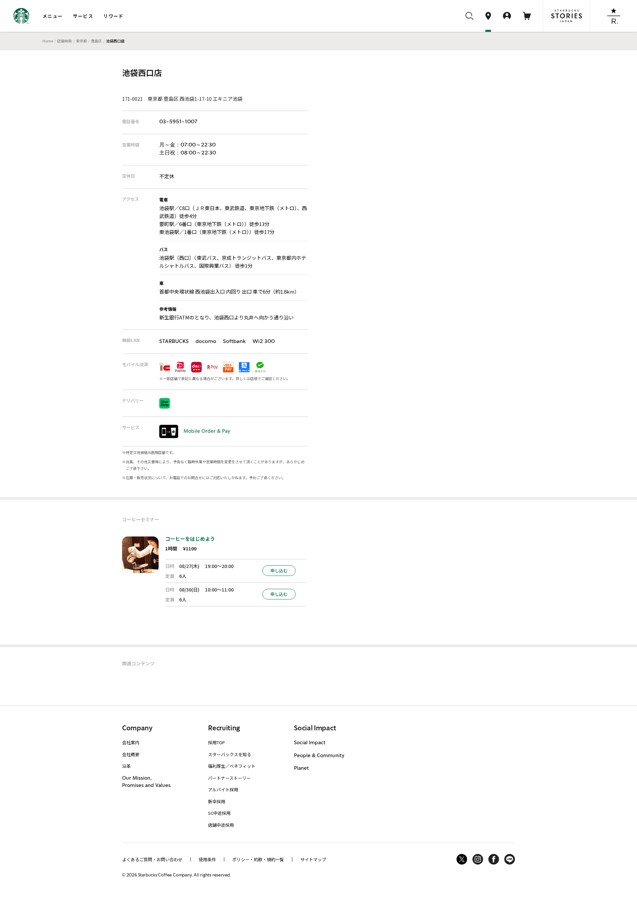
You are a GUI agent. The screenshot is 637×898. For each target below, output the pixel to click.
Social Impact (309, 743)
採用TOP (216, 742)
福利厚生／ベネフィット (231, 766)
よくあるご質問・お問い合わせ (152, 859)
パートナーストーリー (229, 778)
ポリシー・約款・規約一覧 (258, 859)
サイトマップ (313, 859)
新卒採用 (216, 801)
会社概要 (130, 754)
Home (47, 40)
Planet (301, 768)
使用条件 (207, 859)
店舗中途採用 (221, 825)
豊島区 (96, 40)
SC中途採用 (219, 813)
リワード (113, 16)
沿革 (126, 766)
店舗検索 (64, 40)
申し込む (279, 570)
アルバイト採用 (223, 789)
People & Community (319, 756)
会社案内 (130, 742)
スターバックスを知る (229, 754)
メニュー (52, 16)
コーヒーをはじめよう (190, 538)
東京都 (81, 40)
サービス (83, 16)
